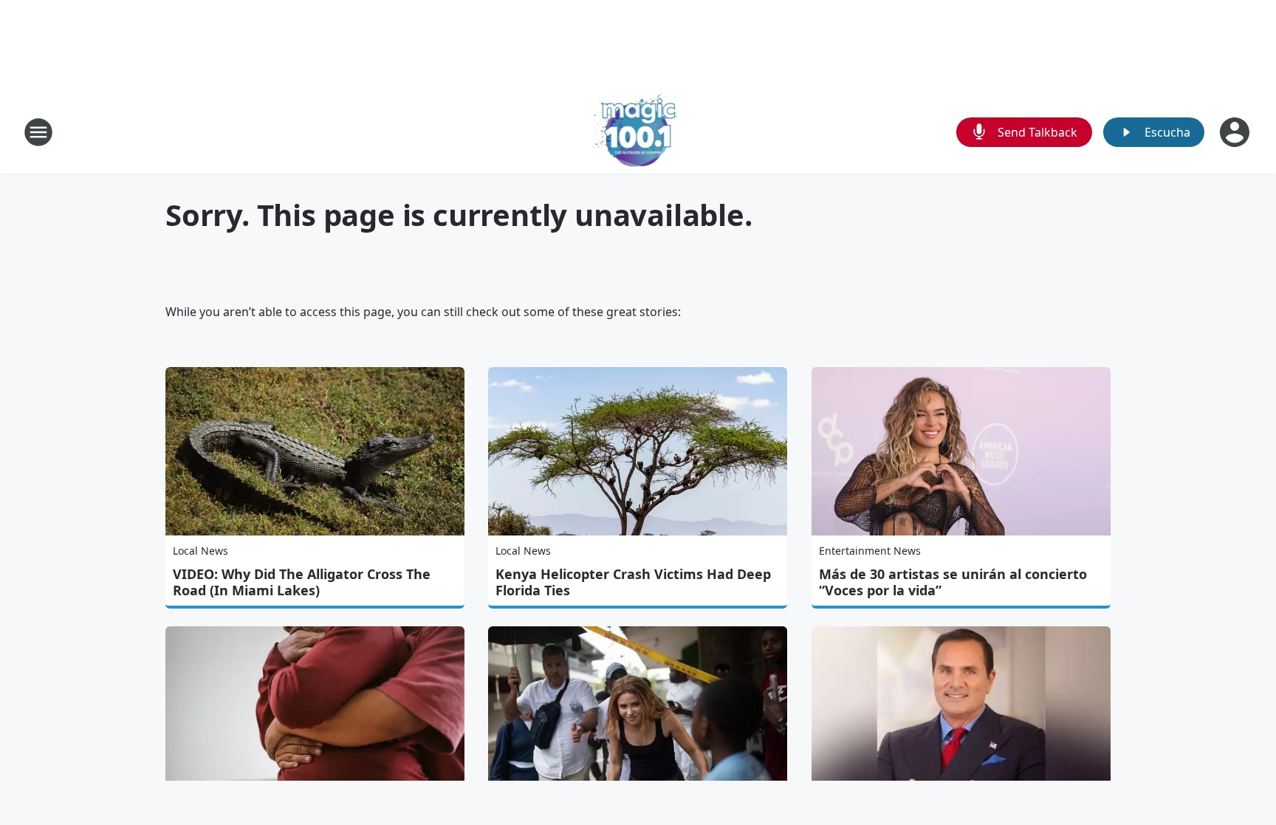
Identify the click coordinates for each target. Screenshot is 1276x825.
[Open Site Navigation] (38, 132)
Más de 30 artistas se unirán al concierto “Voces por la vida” (953, 582)
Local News (200, 551)
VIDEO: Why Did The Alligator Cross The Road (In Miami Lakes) (302, 582)
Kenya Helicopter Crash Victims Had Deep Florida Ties (633, 582)
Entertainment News (870, 551)
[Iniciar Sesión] (1236, 132)
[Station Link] (638, 132)
